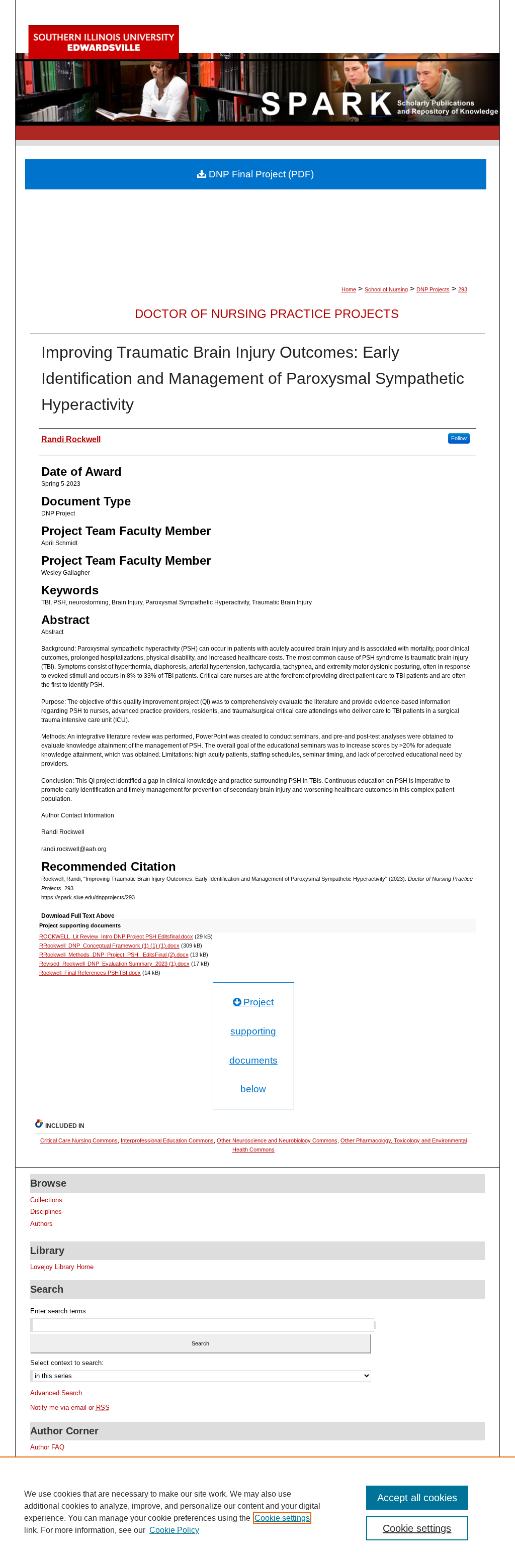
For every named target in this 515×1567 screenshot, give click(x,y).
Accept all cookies (417, 1497)
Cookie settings (282, 1518)
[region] (257, 1511)
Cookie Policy (174, 1530)
